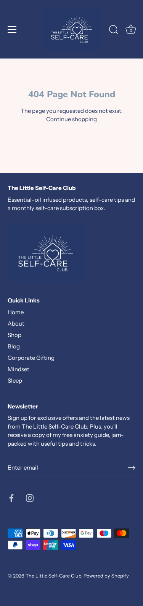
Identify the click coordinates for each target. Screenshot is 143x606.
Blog (14, 346)
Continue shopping (71, 119)
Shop (14, 335)
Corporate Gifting (31, 357)
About (16, 323)
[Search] (113, 30)
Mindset (18, 369)
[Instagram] (30, 497)
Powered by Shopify (106, 576)
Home (16, 312)
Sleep (15, 380)
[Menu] (12, 29)
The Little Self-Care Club (53, 576)
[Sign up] (131, 468)
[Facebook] (11, 497)
